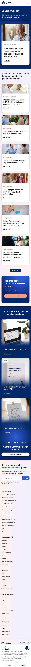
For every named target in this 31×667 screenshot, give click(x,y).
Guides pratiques (6, 576)
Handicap (4, 543)
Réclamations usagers (7, 510)
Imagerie (4, 549)
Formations (5, 598)
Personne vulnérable (7, 561)
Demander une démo (15, 454)
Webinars (4, 579)
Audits (3, 528)
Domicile (4, 546)
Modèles (4, 583)
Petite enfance (5, 565)
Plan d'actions (5, 507)
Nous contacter (6, 634)
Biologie (4, 555)
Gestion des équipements (8, 522)
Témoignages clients (7, 589)
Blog (3, 573)
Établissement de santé (8, 552)
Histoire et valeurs (6, 622)
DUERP (3, 531)
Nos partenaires (6, 631)
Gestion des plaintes (7, 516)
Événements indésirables (8, 519)
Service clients (5, 613)
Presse (3, 628)
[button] (28, 3)
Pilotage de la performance (9, 500)
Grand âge (4, 540)
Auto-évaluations (6, 513)
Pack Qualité (5, 607)
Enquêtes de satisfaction (8, 494)
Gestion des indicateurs (8, 525)
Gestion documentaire (7, 497)
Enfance (4, 558)
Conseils (4, 604)
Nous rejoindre (5, 625)
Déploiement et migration (8, 610)
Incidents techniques (7, 503)
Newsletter (4, 586)
